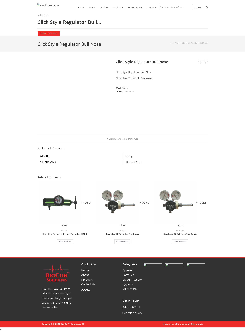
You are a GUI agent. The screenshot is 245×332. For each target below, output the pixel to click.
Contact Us (88, 284)
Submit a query (132, 313)
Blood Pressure (132, 279)
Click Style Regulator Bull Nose (195, 43)
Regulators (129, 91)
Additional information (122, 138)
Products (87, 279)
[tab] (122, 139)
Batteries (128, 275)
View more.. (129, 288)
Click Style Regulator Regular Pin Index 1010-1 (65, 234)
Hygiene (127, 284)
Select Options (48, 33)
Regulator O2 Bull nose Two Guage (180, 234)
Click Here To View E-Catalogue (134, 78)
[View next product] (206, 62)
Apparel (127, 270)
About (85, 275)
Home (85, 270)
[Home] (171, 43)
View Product (65, 241)
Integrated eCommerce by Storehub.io (183, 324)
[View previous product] (200, 62)
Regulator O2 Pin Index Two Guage (122, 234)
